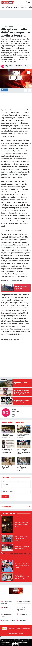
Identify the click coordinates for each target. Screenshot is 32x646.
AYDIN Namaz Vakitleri (6, 608)
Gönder (5, 496)
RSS (5, 628)
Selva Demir (16, 411)
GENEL (11, 26)
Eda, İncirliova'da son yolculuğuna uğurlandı (23, 436)
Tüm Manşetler (23, 614)
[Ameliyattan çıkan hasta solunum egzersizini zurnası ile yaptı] (24, 461)
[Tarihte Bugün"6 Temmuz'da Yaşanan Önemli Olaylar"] (8, 444)
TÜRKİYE (9, 7)
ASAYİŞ (16, 7)
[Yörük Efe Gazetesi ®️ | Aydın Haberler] (7, 2)
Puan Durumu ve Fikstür (7, 615)
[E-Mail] (13, 415)
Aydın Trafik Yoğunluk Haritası (22, 608)
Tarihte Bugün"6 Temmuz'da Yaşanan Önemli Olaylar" (8, 451)
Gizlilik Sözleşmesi (6, 644)
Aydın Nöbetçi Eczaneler (6, 602)
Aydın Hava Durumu (24, 601)
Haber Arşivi (22, 620)
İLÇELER (23, 7)
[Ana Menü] (29, 2)
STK (2, 7)
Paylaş (5, 90)
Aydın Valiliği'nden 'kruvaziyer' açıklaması (7, 467)
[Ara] (27, 2)
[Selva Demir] (6, 412)
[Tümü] (29, 507)
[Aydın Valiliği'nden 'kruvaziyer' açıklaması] (8, 461)
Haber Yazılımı (13, 633)
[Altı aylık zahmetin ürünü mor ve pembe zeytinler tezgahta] (16, 78)
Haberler (4, 26)
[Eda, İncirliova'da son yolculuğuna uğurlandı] (24, 429)
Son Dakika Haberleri (9, 620)
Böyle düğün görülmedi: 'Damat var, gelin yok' (7, 436)
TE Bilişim (20, 633)
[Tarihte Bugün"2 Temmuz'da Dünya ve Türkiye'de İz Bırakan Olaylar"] (24, 444)
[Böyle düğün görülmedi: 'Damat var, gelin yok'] (8, 429)
